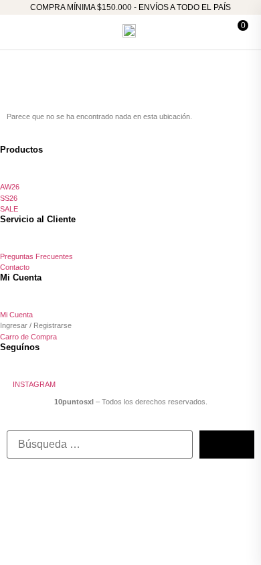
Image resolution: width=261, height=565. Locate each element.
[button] (21, 30)
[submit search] (226, 444)
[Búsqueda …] (100, 444)
